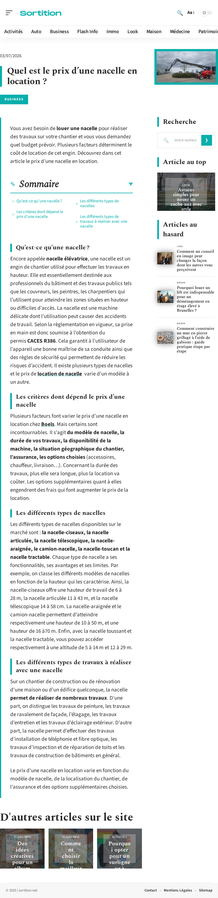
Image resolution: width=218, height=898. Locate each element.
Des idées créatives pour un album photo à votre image (22, 865)
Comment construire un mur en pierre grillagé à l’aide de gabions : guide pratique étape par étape (195, 340)
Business (14, 99)
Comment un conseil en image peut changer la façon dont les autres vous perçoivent (195, 261)
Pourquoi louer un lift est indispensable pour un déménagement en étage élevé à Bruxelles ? (195, 299)
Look (186, 185)
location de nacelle (59, 374)
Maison (181, 282)
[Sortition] (40, 13)
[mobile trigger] (10, 13)
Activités (119, 836)
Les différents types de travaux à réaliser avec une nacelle (103, 221)
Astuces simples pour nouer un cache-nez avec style (186, 199)
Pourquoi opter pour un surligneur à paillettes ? (119, 862)
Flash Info (22, 836)
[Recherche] (180, 13)
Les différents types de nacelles (99, 203)
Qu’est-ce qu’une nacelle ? (39, 201)
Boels (47, 424)
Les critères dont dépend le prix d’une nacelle (39, 214)
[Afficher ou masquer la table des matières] (96, 184)
